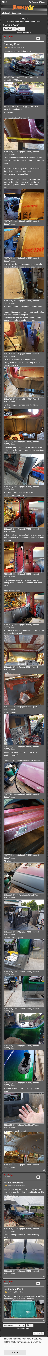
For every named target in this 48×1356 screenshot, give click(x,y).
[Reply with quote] (38, 38)
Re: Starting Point (13, 1182)
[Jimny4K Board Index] (24, 6)
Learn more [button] (9, 1346)
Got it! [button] (15, 1353)
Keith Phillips (8, 36)
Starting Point (11, 25)
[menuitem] (4, 2)
